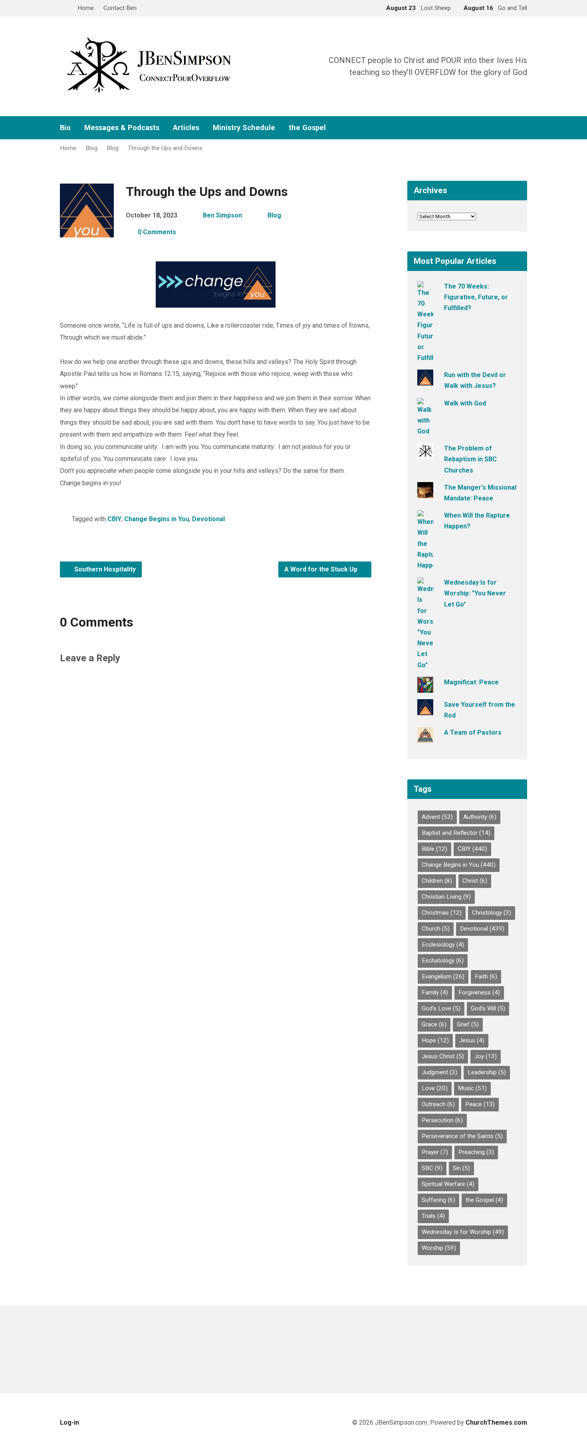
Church (436, 928)
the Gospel (307, 127)
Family (435, 992)
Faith (486, 976)
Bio (65, 127)
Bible (434, 848)
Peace (480, 1104)
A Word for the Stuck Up (321, 569)
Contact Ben (120, 8)
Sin (461, 1168)
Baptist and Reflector (456, 832)
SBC (432, 1168)
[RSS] (498, 127)
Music (472, 1088)
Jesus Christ (443, 1056)
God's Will (488, 1008)
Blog (91, 148)
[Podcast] (511, 127)
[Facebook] (473, 127)
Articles (186, 127)
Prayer (435, 1152)
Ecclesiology (443, 944)
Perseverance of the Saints (462, 1136)
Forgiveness (479, 992)
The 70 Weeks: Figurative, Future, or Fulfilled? (476, 297)
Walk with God (465, 403)
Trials (433, 1216)
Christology (491, 912)
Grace (434, 1024)
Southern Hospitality (104, 569)
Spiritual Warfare (448, 1184)
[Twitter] (485, 127)
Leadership (487, 1072)
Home (85, 8)
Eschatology (443, 960)
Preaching (476, 1152)
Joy (485, 1056)
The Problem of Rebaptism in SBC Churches (470, 459)
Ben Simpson (222, 215)
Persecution (442, 1120)
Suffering (438, 1200)
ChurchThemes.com (496, 1422)
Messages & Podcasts (121, 127)
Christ (474, 880)
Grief (468, 1024)
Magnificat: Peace (471, 682)
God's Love (441, 1008)
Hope (435, 1040)
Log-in (69, 1422)
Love (435, 1088)
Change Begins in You (156, 519)
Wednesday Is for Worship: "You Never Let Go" (475, 593)
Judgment (439, 1072)
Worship (439, 1247)
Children (437, 880)
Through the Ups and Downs (165, 148)
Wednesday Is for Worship (463, 1232)
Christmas (442, 912)
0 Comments (157, 232)
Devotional (208, 519)
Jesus (471, 1040)
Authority (479, 816)
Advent (437, 816)
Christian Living (446, 896)
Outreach (438, 1104)
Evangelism (443, 976)
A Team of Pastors (473, 732)
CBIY (114, 519)
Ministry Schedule (244, 127)
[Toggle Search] (62, 8)
